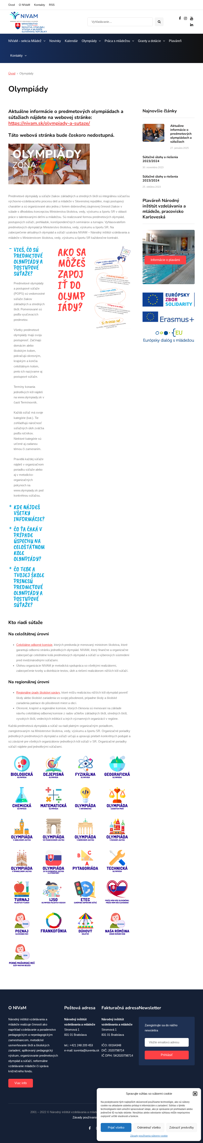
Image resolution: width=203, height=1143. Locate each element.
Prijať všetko (116, 1127)
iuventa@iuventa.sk (86, 1050)
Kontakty (39, 4)
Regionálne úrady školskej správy (38, 692)
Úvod (11, 4)
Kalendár (71, 41)
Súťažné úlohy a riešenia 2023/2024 (160, 159)
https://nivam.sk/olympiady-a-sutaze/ (49, 123)
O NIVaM (24, 4)
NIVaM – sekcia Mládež (24, 41)
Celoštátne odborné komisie (34, 644)
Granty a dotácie (149, 41)
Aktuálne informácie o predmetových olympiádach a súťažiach (181, 134)
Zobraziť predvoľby (181, 1127)
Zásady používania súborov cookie (149, 1135)
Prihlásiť (167, 1055)
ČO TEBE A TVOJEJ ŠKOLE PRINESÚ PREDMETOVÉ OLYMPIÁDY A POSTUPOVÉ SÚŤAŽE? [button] (29, 587)
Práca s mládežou (117, 41)
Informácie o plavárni (165, 260)
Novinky (55, 41)
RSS (52, 4)
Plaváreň (175, 41)
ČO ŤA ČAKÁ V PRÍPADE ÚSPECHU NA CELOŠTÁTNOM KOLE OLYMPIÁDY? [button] (29, 544)
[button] (195, 1094)
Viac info (20, 1083)
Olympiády (89, 41)
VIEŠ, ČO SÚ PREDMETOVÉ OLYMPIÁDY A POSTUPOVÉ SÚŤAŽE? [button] (28, 261)
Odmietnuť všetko (149, 1127)
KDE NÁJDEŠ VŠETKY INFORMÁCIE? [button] (29, 513)
